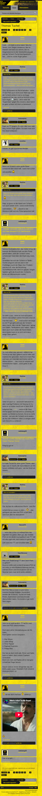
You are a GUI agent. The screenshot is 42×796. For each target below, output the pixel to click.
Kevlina (22, 67)
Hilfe (35, 787)
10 (25, 30)
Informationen (23, 7)
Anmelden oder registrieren (27, 1)
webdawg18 (22, 221)
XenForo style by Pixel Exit (22, 793)
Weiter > (4, 32)
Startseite (6, 7)
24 (30, 30)
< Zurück (4, 30)
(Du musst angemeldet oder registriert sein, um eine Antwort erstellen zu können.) (18, 769)
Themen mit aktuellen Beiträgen (11, 13)
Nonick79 (22, 525)
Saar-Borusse (22, 553)
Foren (14, 7)
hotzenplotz (22, 118)
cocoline (22, 141)
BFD (2, 787)
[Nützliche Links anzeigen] (35, 19)
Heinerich (5, 608)
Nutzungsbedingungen (31, 790)
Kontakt (31, 787)
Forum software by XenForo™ (9, 792)
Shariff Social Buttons (25, 792)
